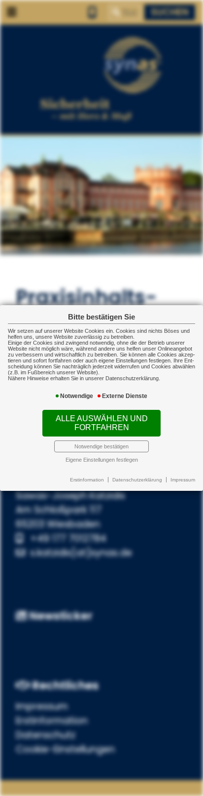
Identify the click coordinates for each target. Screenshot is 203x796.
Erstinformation (87, 479)
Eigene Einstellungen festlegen (102, 460)
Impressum (182, 479)
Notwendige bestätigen (101, 446)
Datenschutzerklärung (137, 479)
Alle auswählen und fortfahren (102, 423)
